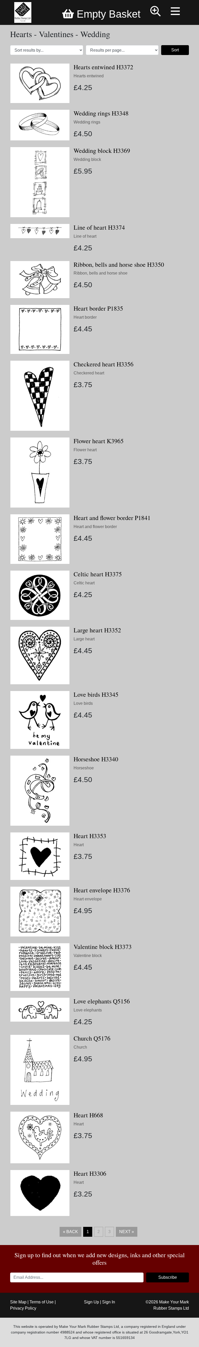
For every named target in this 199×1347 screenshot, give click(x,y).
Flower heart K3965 (99, 441)
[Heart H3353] (40, 856)
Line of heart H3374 (99, 227)
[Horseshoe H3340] (40, 790)
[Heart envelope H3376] (40, 911)
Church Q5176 (92, 1038)
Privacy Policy (23, 1308)
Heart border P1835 (98, 308)
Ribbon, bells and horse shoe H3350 (119, 264)
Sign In (108, 1302)
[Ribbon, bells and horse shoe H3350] (40, 279)
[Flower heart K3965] (39, 472)
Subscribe (167, 1277)
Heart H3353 (90, 836)
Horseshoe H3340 (96, 759)
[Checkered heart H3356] (39, 395)
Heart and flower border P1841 (112, 518)
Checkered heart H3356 (103, 364)
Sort (175, 50)
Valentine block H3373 (103, 946)
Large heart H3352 (97, 630)
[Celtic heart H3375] (40, 595)
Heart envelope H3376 (102, 890)
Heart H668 (88, 1115)
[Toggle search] (155, 12)
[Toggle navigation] (176, 12)
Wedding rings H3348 (101, 113)
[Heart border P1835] (40, 329)
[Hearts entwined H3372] (40, 83)
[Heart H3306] (40, 1193)
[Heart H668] (40, 1137)
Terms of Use (42, 1302)
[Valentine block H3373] (40, 967)
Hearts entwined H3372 (103, 67)
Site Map (18, 1302)
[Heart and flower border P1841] (40, 539)
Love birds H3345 (96, 694)
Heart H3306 (90, 1173)
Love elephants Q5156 (102, 1001)
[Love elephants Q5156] (40, 1009)
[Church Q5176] (40, 1069)
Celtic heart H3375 (98, 574)
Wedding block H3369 (102, 150)
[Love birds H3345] (40, 719)
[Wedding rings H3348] (40, 124)
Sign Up (91, 1302)
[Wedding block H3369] (39, 182)
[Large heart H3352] (40, 655)
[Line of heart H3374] (40, 231)
